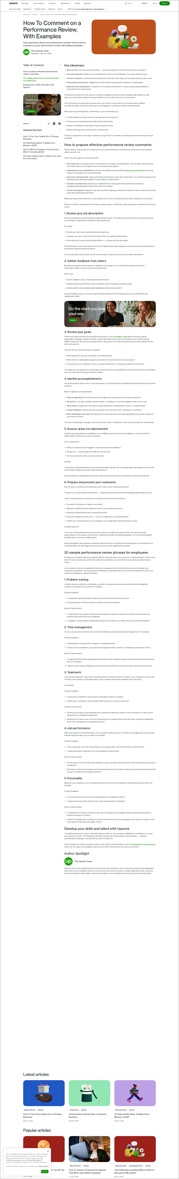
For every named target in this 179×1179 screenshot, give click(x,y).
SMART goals (121, 337)
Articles (35, 14)
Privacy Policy (43, 1166)
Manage (44, 1171)
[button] (26, 3)
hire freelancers (99, 9)
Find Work (31, 111)
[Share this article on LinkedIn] (54, 123)
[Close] (48, 1151)
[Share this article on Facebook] (59, 123)
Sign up (164, 3)
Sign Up (73, 320)
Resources (26, 14)
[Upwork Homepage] (13, 3)
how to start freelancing (84, 9)
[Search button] (126, 3)
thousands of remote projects (144, 844)
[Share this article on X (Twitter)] (48, 123)
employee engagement (134, 170)
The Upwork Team (40, 51)
